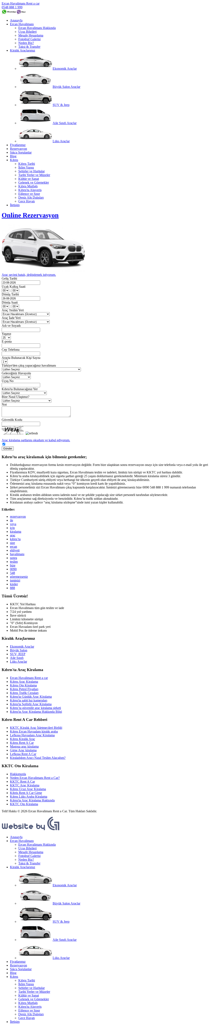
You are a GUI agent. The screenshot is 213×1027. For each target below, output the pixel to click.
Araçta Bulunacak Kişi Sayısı (21, 358)
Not (4, 404)
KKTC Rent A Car (22, 781)
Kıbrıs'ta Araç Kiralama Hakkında (32, 800)
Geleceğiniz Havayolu (16, 373)
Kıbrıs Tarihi (26, 163)
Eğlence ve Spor (29, 194)
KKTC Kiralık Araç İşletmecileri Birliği (36, 727)
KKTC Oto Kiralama (24, 804)
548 (12, 573)
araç (12, 535)
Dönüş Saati (10, 302)
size (12, 543)
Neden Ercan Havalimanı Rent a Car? (35, 778)
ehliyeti (15, 550)
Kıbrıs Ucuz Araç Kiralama (28, 789)
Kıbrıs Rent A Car (22, 742)
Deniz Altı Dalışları (31, 197)
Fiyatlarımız (18, 145)
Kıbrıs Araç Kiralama (24, 681)
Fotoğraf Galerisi (29, 39)
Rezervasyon (18, 148)
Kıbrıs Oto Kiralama (23, 685)
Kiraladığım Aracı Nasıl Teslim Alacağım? (38, 758)
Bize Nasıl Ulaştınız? (15, 397)
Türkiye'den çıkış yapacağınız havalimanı (29, 365)
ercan (13, 546)
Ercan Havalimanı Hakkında (37, 28)
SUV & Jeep (61, 105)
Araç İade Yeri (11, 318)
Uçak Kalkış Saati (13, 286)
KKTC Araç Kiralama (24, 785)
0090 (13, 569)
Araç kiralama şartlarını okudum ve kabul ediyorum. (36, 440)
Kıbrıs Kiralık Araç (22, 739)
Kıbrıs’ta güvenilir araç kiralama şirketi (35, 708)
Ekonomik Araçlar (65, 68)
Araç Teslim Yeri (13, 310)
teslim (14, 561)
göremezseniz (19, 576)
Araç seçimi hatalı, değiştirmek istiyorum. (29, 274)
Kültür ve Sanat (28, 178)
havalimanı (17, 554)
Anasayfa (16, 20)
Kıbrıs (14, 160)
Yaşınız (6, 334)
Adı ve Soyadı (11, 325)
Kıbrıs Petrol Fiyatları (24, 689)
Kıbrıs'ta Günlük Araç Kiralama (31, 696)
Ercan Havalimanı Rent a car (21, 3)
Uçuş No (8, 381)
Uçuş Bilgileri (27, 31)
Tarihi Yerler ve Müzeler (34, 175)
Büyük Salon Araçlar (66, 86)
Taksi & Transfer (29, 46)
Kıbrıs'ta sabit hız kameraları (28, 700)
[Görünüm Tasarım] (31, 830)
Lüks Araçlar (61, 141)
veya (13, 524)
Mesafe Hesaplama (30, 35)
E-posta (7, 341)
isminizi (15, 580)
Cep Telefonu (11, 349)
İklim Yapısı (26, 167)
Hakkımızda (18, 774)
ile (11, 520)
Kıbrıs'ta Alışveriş (30, 190)
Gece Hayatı (26, 201)
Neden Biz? (26, 43)
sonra (13, 558)
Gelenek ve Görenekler (33, 182)
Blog (13, 156)
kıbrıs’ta (15, 539)
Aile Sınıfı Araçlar (65, 123)
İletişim (15, 205)
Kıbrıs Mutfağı (28, 186)
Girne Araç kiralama (23, 750)
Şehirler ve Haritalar (31, 171)
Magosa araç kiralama (24, 746)
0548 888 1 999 (12, 7)
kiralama (15, 531)
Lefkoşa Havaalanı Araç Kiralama (32, 735)
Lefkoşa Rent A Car (23, 754)
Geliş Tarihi (9, 278)
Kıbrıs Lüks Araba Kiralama (28, 796)
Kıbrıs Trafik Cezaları (24, 693)
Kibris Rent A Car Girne (26, 793)
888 (12, 588)
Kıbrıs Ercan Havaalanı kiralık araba (34, 731)
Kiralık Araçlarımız (22, 50)
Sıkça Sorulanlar (21, 152)
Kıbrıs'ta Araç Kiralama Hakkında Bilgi (36, 711)
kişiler (14, 584)
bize (12, 565)
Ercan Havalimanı (22, 24)
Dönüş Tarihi (10, 294)
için (12, 528)
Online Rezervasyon (30, 215)
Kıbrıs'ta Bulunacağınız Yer (20, 389)
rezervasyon (18, 516)
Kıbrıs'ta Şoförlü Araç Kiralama (31, 704)
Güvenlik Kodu (12, 419)
